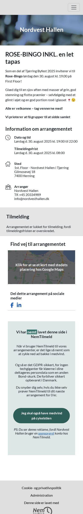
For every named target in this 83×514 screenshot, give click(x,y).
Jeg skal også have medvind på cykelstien (45, 415)
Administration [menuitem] (41, 495)
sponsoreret (46, 433)
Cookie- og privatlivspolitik (41, 488)
